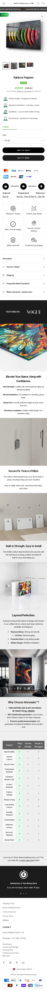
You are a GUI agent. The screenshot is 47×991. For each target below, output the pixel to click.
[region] (23, 879)
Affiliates (6, 920)
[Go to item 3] (22, 65)
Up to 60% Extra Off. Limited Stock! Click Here (23, 9)
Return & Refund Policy (11, 908)
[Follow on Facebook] (4, 962)
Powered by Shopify (30, 974)
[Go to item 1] (6, 65)
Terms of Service (9, 912)
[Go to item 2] (14, 65)
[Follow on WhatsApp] (23, 962)
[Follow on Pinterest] (17, 962)
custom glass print (27, 860)
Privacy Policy (8, 916)
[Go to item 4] (30, 64)
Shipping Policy (9, 903)
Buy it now (23, 158)
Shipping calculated (24, 91)
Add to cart (23, 150)
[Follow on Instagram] (10, 962)
